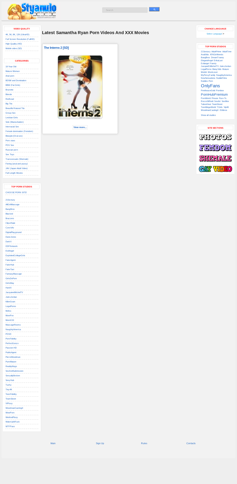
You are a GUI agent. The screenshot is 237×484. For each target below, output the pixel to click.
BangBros (10, 209)
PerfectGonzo (12, 343)
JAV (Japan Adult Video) (17, 168)
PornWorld (206, 98)
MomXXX (10, 320)
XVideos (223, 110)
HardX (8, 288)
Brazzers (10, 218)
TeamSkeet (11, 399)
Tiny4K (9, 389)
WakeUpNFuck (13, 422)
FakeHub (10, 265)
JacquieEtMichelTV (209, 66)
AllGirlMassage (12, 204)
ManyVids (216, 69)
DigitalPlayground (13, 232)
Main (53, 443)
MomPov (10, 315)
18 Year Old (11, 66)
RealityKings (11, 366)
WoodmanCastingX (14, 408)
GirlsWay (10, 283)
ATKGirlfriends (216, 54)
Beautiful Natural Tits (15, 108)
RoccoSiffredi (207, 101)
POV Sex (10, 145)
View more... (80, 127)
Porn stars (10, 140)
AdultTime (226, 51)
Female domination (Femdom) (19, 131)
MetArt (204, 72)
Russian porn (12, 150)
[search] (154, 9)
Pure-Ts (222, 98)
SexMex (225, 101)
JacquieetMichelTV (14, 292)
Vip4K (226, 107)
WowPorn (10, 413)
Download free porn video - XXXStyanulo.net (36, 11)
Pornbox (220, 90)
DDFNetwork (12, 246)
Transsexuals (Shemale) (17, 159)
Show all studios (208, 115)
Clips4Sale (10, 223)
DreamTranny (217, 57)
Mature (225, 69)
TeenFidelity (11, 394)
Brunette (9, 90)
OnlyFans (210, 85)
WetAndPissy (12, 417)
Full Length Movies (14, 173)
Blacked (9, 214)
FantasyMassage (14, 274)
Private (215, 98)
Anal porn (10, 76)
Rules (144, 443)
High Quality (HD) (14, 44)
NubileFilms (221, 78)
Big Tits (9, 104)
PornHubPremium (214, 94)
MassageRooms (13, 325)
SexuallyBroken (13, 375)
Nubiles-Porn (207, 81)
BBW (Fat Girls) (13, 85)
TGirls (220, 107)
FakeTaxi (10, 269)
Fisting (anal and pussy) (17, 164)
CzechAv (10, 228)
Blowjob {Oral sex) (14, 136)
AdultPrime (216, 51)
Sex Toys (10, 154)
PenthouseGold (208, 90)
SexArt (217, 101)
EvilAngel (10, 251)
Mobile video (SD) (14, 48)
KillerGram (10, 301)
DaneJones (11, 237)
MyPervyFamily (208, 75)
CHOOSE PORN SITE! (16, 192)
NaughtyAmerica (13, 329)
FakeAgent (11, 260)
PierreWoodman (13, 357)
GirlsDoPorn (11, 278)
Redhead (10, 99)
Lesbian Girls (12, 117)
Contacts (191, 443)
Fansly (213, 63)
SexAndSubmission (14, 371)
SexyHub (10, 380)
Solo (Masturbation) (15, 122)
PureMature (11, 362)
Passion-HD (11, 348)
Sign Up (100, 443)
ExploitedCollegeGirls (15, 255)
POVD (8, 334)
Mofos (8, 311)
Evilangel (205, 63)
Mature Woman (13, 71)
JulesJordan (11, 297)
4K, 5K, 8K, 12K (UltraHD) (18, 34)
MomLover (213, 72)
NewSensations (208, 78)
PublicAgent (11, 352)
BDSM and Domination (16, 80)
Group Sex (11, 113)
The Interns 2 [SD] (56, 47)
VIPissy (9, 403)
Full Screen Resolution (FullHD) (20, 39)
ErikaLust (218, 60)
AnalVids (205, 54)
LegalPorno (11, 306)
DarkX (8, 241)
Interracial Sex (12, 126)
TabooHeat (206, 104)
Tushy (8, 385)
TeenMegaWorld (208, 107)
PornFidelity (11, 339)
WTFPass (10, 426)
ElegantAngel (207, 60)
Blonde (9, 94)
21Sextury (10, 200)
